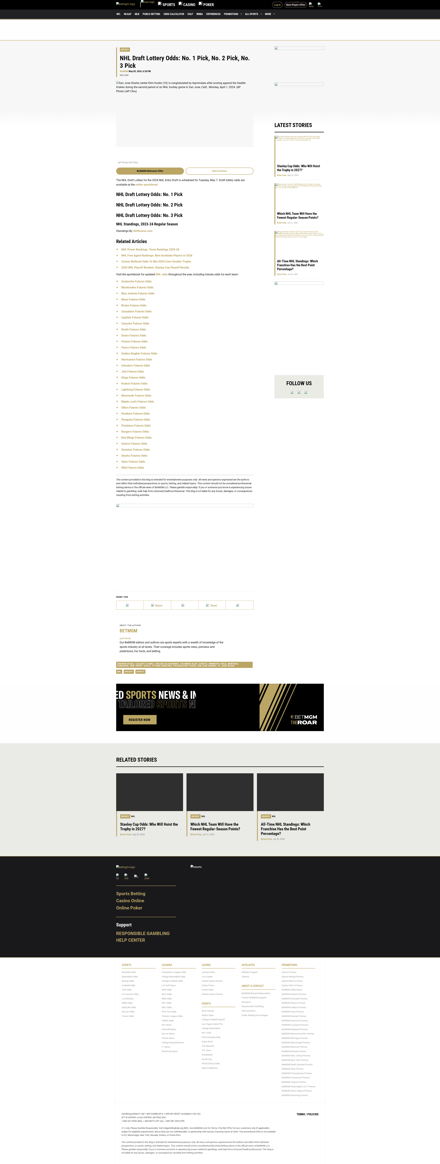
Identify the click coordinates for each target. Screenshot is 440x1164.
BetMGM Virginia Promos (294, 1082)
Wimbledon (207, 1054)
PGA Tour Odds (169, 1011)
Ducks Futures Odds (133, 335)
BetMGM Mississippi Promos (296, 1042)
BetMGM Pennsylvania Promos (297, 1073)
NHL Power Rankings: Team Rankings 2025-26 (150, 249)
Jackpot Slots (208, 972)
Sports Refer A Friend (292, 981)
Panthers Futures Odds (135, 413)
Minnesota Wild (217, 664)
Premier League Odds (172, 1016)
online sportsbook (146, 184)
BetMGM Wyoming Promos (295, 1095)
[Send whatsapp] (212, 605)
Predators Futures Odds (136, 425)
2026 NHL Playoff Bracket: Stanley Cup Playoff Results (155, 267)
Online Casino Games (212, 981)
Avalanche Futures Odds (136, 281)
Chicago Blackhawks (167, 664)
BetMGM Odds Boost (292, 989)
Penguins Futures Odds (135, 419)
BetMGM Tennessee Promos (296, 1077)
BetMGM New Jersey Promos (296, 1055)
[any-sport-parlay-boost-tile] (299, 98)
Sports (140, 671)
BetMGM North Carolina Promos (297, 1064)
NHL (119, 671)
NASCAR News (169, 1029)
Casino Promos (289, 972)
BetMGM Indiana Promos (294, 1007)
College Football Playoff (213, 1019)
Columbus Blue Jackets (193, 664)
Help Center (130, 940)
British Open (208, 1015)
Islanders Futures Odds (135, 365)
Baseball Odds (129, 972)
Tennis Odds (128, 1016)
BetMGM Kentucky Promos (295, 1020)
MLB (137, 14)
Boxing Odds (128, 981)
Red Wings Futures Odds (136, 437)
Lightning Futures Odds (135, 389)
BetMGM (124, 71)
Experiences (213, 14)
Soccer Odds (128, 1011)
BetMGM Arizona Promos (294, 994)
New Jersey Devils (140, 666)
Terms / (302, 1114)
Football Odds (128, 985)
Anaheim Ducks (125, 664)
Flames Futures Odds (134, 341)
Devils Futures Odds (133, 329)
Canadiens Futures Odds (136, 311)
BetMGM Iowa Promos (293, 1011)
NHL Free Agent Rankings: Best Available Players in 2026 (156, 255)
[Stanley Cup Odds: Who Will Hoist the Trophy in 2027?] (149, 792)
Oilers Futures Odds (133, 407)
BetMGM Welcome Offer (150, 171)
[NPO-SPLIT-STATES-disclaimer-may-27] (185, 542)
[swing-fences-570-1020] (299, 325)
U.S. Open (206, 1050)
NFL (118, 14)
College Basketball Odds (173, 976)
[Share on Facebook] (157, 605)
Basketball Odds (130, 976)
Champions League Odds (174, 972)
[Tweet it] (130, 605)
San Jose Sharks (207, 666)
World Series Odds (211, 1063)
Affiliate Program (250, 972)
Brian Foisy (281, 175)
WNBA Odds (168, 1020)
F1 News (166, 1047)
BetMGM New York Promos (295, 1060)
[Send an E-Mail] (185, 605)
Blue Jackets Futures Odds (138, 293)
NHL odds (162, 274)
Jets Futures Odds (132, 371)
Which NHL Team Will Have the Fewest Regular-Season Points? (297, 216)
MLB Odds (167, 989)
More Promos (219, 171)
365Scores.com (142, 231)
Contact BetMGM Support (254, 997)
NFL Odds (166, 1003)
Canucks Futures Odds (135, 323)
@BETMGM (125, 638)
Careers (245, 976)
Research (246, 1002)
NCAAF (127, 14)
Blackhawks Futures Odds (137, 287)
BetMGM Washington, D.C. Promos (298, 1086)
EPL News (167, 1025)
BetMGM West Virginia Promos (297, 1091)
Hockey (125, 49)
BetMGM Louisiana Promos (295, 1025)
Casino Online (130, 900)
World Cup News (170, 1051)
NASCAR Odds (129, 1007)
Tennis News (168, 1038)
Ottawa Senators (162, 666)
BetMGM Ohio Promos (292, 1069)
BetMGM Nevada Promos (294, 1051)
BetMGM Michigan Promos (295, 1038)
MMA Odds (127, 1003)
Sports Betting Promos (293, 976)
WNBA (199, 14)
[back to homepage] (148, 4)
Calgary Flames (144, 664)
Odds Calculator (174, 14)
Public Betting (151, 14)
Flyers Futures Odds (133, 347)
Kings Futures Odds (133, 377)
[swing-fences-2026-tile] (299, 62)
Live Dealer (207, 976)
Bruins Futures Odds (133, 305)
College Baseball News (173, 1042)
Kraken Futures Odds (134, 383)
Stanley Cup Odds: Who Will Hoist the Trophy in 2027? (298, 168)
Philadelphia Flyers (184, 666)
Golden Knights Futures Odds (139, 353)
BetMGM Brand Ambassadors (256, 993)
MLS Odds (167, 994)
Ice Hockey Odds (130, 994)
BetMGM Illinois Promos (293, 1003)
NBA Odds (167, 998)
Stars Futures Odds (133, 461)
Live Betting (127, 998)
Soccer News (168, 1033)
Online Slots (207, 989)
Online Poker (129, 907)
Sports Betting (130, 893)
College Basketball (211, 1028)
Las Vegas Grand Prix (212, 1024)
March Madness (210, 1068)
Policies (312, 1114)
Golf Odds (127, 989)
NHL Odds (167, 1007)
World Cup (207, 1059)
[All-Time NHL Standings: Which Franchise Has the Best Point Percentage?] (290, 792)
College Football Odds (172, 981)
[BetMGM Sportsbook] (128, 4)
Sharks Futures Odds (134, 455)
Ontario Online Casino (212, 994)
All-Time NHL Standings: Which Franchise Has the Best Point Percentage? (297, 265)
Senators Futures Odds (135, 449)
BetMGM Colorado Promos (294, 998)
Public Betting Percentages (255, 1015)
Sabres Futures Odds (134, 443)
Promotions (231, 14)
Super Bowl (207, 1041)
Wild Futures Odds (132, 467)
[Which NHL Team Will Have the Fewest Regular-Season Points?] (219, 792)
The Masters (208, 1046)
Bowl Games (208, 1011)
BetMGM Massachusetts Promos (298, 1033)
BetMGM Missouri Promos (294, 1047)
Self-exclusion (249, 1011)
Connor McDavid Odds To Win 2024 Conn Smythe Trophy (156, 261)
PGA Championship (211, 1037)
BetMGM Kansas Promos (294, 1016)
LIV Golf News (169, 985)
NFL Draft (206, 1032)
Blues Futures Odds (133, 299)
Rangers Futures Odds (135, 431)
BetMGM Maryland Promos (295, 1029)
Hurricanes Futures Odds (136, 359)
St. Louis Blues (226, 666)
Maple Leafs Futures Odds (137, 401)
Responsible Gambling (143, 933)
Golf (190, 14)
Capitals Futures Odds (134, 317)
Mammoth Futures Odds (136, 395)
